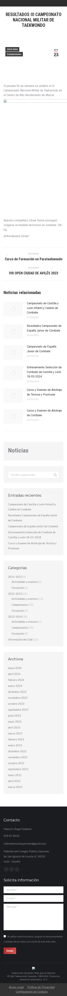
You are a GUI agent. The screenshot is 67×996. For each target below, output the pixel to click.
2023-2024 (12, 49)
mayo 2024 (14, 668)
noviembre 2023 (18, 697)
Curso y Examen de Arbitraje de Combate (44, 413)
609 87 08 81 (12, 835)
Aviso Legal (16, 987)
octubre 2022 (16, 763)
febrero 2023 (16, 739)
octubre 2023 (16, 703)
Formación (18, 587)
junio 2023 (14, 715)
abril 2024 (14, 673)
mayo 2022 (14, 775)
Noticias (18, 450)
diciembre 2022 (17, 751)
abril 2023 (14, 727)
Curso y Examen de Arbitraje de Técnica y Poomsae (44, 392)
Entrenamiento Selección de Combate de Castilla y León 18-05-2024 (44, 372)
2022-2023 (15, 593)
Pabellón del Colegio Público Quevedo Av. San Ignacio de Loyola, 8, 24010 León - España (26, 856)
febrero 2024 (16, 679)
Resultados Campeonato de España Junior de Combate (44, 328)
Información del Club (20, 639)
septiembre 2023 (18, 709)
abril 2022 (14, 781)
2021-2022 (15, 576)
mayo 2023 (14, 721)
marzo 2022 (15, 787)
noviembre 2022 (18, 757)
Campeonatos (14, 54)
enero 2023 (15, 745)
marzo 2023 (15, 733)
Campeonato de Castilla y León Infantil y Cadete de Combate (43, 308)
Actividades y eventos (25, 581)
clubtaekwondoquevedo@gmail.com (25, 843)
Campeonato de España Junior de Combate (41, 349)
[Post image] (13, 309)
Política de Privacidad (41, 987)
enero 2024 (15, 685)
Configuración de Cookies (32, 991)
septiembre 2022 (18, 769)
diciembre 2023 (17, 691)
